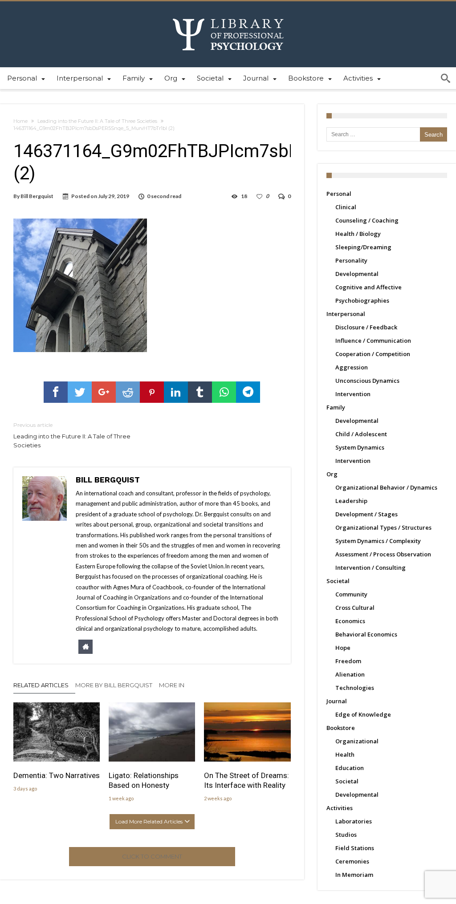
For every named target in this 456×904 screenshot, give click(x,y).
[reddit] (128, 392)
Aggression (351, 367)
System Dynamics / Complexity (378, 541)
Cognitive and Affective (368, 287)
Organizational (357, 741)
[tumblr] (200, 392)
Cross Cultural (355, 608)
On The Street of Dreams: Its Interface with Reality (246, 780)
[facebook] (56, 392)
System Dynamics (359, 447)
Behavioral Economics (366, 634)
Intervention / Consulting (370, 567)
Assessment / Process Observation (383, 554)
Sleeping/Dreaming (363, 247)
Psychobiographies (362, 300)
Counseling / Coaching (367, 220)
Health (344, 754)
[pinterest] (152, 392)
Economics (350, 621)
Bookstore (340, 728)
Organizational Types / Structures (383, 527)
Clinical (345, 207)
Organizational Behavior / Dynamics (386, 487)
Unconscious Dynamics (367, 381)
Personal (338, 194)
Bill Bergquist (36, 196)
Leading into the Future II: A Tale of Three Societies (97, 121)
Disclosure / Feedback (366, 327)
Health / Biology (358, 234)
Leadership (351, 501)
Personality (351, 260)
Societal (338, 581)
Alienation (350, 674)
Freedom (348, 661)
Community (351, 594)
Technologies (354, 688)
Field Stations (354, 848)
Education (349, 768)
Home (20, 121)
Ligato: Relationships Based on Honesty (144, 780)
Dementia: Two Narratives (56, 775)
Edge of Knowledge (363, 714)
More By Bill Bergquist (113, 685)
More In (172, 685)
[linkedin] (176, 392)
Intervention (352, 394)
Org (332, 474)
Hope (342, 648)
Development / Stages (366, 514)
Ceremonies (352, 861)
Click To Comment (152, 856)
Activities (339, 808)
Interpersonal (345, 314)
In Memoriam (354, 875)
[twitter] (80, 392)
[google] (104, 392)
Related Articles (41, 685)
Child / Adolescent (361, 434)
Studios (346, 835)
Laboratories (353, 821)
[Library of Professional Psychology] (228, 14)
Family (335, 407)
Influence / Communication (373, 340)
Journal (336, 701)
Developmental (357, 274)
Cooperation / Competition (372, 354)
